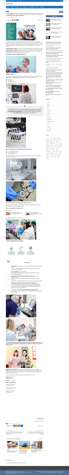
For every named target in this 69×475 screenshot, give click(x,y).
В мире (12, 7)
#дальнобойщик (52, 143)
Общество (25, 7)
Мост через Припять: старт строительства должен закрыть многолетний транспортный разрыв (54, 77)
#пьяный (52, 155)
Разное (7, 11)
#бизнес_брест (10, 423)
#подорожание (52, 153)
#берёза (52, 139)
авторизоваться (24, 462)
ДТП (21, 7)
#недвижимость (48, 151)
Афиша (48, 102)
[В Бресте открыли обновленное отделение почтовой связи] (48, 28)
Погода (48, 115)
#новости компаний (55, 151)
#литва (56, 146)
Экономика (42, 7)
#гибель (57, 141)
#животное (60, 143)
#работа (55, 155)
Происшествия (31, 7)
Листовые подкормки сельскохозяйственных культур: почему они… (36, 213)
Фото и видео (49, 129)
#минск (47, 148)
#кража (53, 146)
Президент (49, 117)
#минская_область (52, 148)
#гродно (47, 143)
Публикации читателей (50, 121)
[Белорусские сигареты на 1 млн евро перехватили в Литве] (48, 37)
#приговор (47, 155)
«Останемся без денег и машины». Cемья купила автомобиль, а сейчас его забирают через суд (35, 433)
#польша (60, 153)
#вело (54, 141)
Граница (16, 7)
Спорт (37, 7)
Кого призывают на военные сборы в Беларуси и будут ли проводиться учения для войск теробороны (15, 433)
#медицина (17, 423)
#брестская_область (49, 141)
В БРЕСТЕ (9, 4)
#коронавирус (48, 146)
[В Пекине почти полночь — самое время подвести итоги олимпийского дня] (48, 33)
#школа (47, 158)
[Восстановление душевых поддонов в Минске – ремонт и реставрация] (36, 445)
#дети (57, 143)
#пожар (56, 153)
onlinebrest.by (40, 421)
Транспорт (48, 127)
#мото (57, 148)
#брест (14, 423)
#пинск (47, 153)
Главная (8, 7)
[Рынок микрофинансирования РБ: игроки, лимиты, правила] (8, 213)
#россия (59, 155)
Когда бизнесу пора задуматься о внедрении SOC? (54, 50)
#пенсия (60, 151)
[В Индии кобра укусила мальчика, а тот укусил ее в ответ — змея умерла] (48, 24)
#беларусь (47, 139)
